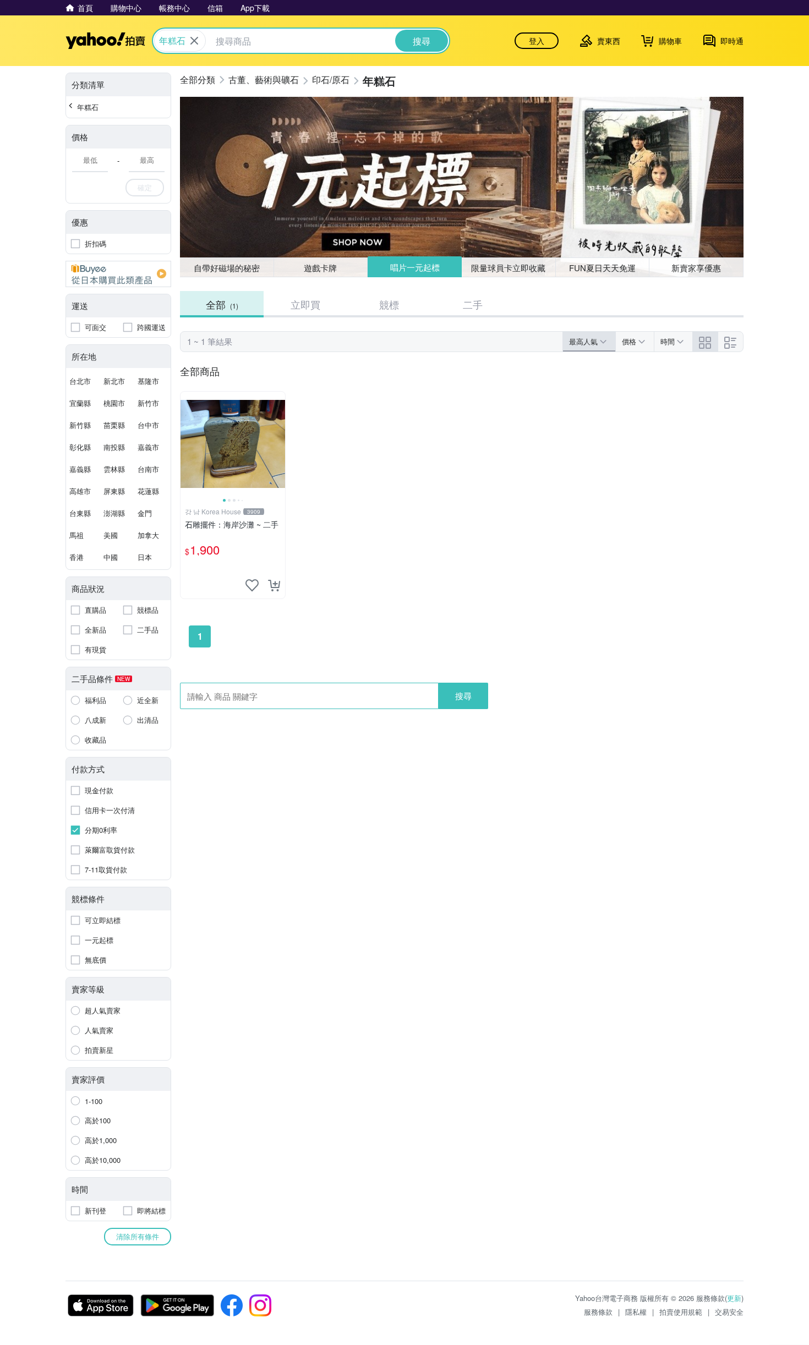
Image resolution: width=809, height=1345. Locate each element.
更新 (734, 1298)
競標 (389, 304)
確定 (145, 187)
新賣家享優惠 (696, 267)
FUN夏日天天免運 (602, 267)
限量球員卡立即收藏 (508, 267)
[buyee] (118, 274)
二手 (473, 304)
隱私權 (636, 1311)
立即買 (305, 304)
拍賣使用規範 (680, 1311)
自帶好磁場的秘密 (227, 267)
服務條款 (598, 1311)
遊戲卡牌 (320, 267)
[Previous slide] (188, 444)
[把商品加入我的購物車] (274, 585)
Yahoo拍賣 (105, 41)
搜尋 (463, 695)
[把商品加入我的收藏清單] (252, 585)
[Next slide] (278, 444)
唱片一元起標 (415, 267)
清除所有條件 (137, 1236)
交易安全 (729, 1311)
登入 (536, 40)
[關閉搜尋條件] (194, 40)
